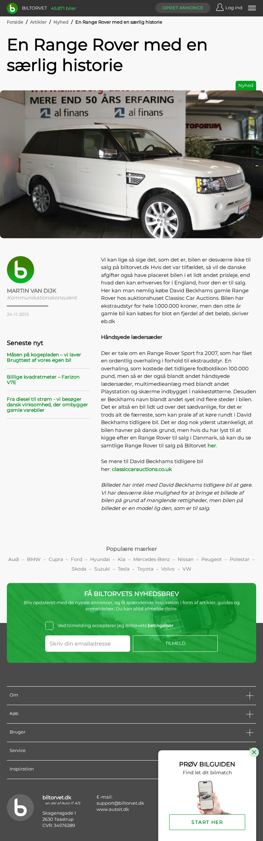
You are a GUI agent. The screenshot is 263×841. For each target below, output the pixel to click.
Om (14, 695)
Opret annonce (182, 7)
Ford (76, 559)
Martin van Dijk (31, 291)
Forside (15, 22)
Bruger (17, 732)
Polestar (240, 559)
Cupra (56, 559)
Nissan (185, 559)
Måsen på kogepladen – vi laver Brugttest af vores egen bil (44, 357)
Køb (14, 713)
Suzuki (102, 569)
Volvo (168, 569)
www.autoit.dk (113, 809)
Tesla (123, 569)
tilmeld (175, 643)
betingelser (160, 625)
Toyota (145, 569)
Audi (13, 559)
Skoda (79, 569)
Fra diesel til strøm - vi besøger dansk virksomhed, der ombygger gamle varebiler (47, 404)
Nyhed (60, 22)
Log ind (233, 7)
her (212, 445)
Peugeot (211, 559)
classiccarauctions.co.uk (142, 469)
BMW (34, 559)
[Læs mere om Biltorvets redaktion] (48, 269)
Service (18, 750)
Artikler (38, 22)
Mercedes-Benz (151, 559)
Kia (121, 559)
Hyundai (100, 559)
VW (187, 569)
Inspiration (22, 769)
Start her (207, 822)
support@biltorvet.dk (120, 803)
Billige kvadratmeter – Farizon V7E (43, 379)
